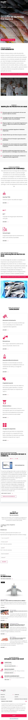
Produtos (3, 694)
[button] (26, 701)
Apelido (3, 547)
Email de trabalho (5, 553)
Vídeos (3, 582)
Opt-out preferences (14, 718)
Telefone (3, 557)
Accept (14, 715)
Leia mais (3, 607)
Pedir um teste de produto (9, 496)
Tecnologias (3, 699)
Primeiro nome (4, 541)
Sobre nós (17, 694)
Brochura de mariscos (7, 39)
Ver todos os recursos (6, 578)
